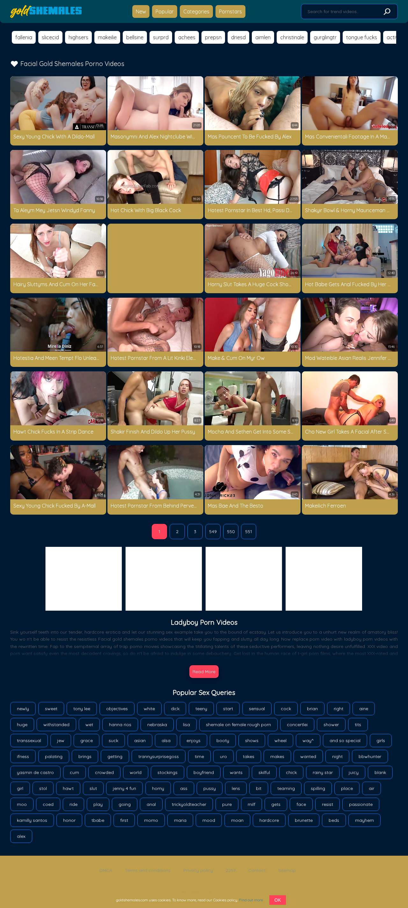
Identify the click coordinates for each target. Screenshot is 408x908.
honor (69, 820)
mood (208, 820)
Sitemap (287, 870)
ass (183, 788)
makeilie (107, 37)
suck (113, 740)
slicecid (50, 37)
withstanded (56, 724)
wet (89, 724)
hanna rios (120, 724)
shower (331, 724)
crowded (104, 772)
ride (73, 804)
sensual (257, 708)
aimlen (263, 37)
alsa (166, 740)
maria (180, 820)
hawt (68, 788)
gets (275, 804)
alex (21, 836)
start (228, 708)
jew (60, 740)
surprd (161, 37)
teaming (286, 788)
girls (380, 740)
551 (248, 531)
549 (213, 531)
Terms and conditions (148, 870)
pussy (209, 788)
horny (158, 788)
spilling (318, 788)
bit (258, 788)
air (371, 788)
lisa (186, 724)
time (199, 756)
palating (53, 756)
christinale (292, 37)
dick (175, 708)
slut (93, 788)
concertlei (297, 724)
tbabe (97, 820)
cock (286, 708)
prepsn (213, 37)
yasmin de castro (35, 772)
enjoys (193, 740)
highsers (78, 37)
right (338, 708)
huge (22, 724)
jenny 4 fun (124, 788)
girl (20, 788)
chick (291, 772)
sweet (51, 708)
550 (231, 531)
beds (334, 820)
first (124, 820)
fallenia (23, 37)
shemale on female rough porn (238, 724)
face (301, 804)
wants (236, 772)
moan (237, 820)
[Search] (386, 12)
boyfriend (203, 772)
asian (140, 740)
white (149, 708)
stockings (167, 772)
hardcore (269, 820)
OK (277, 900)
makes (277, 756)
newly (23, 708)
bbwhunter (370, 756)
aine (363, 708)
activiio (395, 37)
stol (43, 788)
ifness (23, 756)
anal (151, 804)
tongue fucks (361, 37)
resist (327, 804)
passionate (361, 804)
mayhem (364, 820)
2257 (231, 870)
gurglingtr (325, 37)
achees (186, 37)
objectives (117, 708)
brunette (304, 820)
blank (380, 772)
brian (312, 708)
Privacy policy (198, 870)
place (347, 788)
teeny (201, 708)
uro (223, 756)
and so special (345, 740)
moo (22, 804)
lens (236, 788)
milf (251, 804)
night (337, 756)
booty (222, 740)
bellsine (134, 37)
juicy (354, 772)
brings (84, 756)
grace (86, 740)
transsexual (29, 740)
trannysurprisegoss (158, 756)
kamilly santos (32, 820)
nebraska (157, 724)
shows (252, 740)
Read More (204, 671)
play (98, 804)
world (136, 772)
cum (74, 772)
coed (48, 804)
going (125, 804)
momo (151, 820)
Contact (257, 870)
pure (227, 804)
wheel (280, 740)
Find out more (251, 899)
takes (248, 756)
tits (358, 724)
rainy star (323, 772)
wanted (308, 756)
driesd (238, 37)
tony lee (81, 708)
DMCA (105, 870)
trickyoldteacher (189, 804)
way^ (308, 740)
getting (114, 756)
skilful (264, 772)
